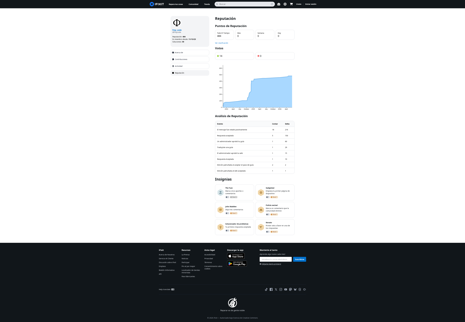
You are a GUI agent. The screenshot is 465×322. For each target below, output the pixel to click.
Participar (186, 262)
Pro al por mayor (188, 266)
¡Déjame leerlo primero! (271, 264)
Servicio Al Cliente (166, 258)
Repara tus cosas (176, 4)
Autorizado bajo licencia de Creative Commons (239, 318)
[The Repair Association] (304, 289)
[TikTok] (266, 289)
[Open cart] (291, 4)
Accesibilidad (209, 254)
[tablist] (190, 63)
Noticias (185, 258)
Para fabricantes (188, 276)
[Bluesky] (295, 289)
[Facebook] (271, 289)
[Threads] (299, 289)
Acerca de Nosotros (167, 254)
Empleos (162, 266)
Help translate (164, 289)
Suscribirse (299, 259)
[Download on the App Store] (236, 256)
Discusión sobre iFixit (167, 262)
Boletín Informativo (166, 270)
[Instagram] (280, 289)
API (160, 274)
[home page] (157, 4)
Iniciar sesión (310, 4)
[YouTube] (285, 289)
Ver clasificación (221, 43)
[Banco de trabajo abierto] (278, 4)
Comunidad (193, 4)
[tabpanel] (254, 125)
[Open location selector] (285, 4)
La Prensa (186, 254)
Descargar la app (235, 250)
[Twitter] (276, 289)
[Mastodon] (290, 289)
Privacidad (208, 258)
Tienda (207, 4)
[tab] (189, 52)
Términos (208, 262)
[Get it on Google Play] (237, 264)
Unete (298, 4)
